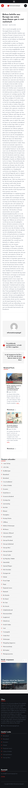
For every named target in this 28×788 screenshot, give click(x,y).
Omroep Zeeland (7, 551)
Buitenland (5, 25)
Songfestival (6, 617)
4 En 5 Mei (6, 467)
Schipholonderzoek (8, 610)
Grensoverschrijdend (8, 496)
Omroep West (6, 547)
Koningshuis (6, 514)
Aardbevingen (6, 470)
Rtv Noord (5, 599)
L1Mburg (5, 522)
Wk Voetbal (6, 650)
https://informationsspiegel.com (10, 725)
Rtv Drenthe (6, 595)
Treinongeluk (6, 632)
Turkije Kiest (6, 635)
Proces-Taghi (6, 580)
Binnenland (6, 474)
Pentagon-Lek (6, 573)
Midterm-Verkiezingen (8, 525)
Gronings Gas (6, 500)
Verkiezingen (6, 639)
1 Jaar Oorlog (6, 463)
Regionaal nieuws (7, 588)
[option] (14, 676)
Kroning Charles (7, 518)
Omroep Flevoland (8, 540)
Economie (5, 489)
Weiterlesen (11, 409)
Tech (4, 628)
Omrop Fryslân (7, 555)
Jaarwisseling (6, 503)
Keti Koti (5, 507)
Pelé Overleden (7, 569)
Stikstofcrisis (6, 621)
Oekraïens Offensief (8, 533)
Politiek (5, 577)
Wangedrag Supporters (9, 643)
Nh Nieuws (6, 529)
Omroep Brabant (7, 536)
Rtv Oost (5, 602)
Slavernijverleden (7, 613)
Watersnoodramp (7, 646)
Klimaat (5, 511)
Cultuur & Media (7, 485)
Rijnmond (5, 591)
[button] (24, 660)
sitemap (3, 776)
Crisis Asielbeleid (7, 481)
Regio (4, 584)
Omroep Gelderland (8, 544)
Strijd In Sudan (7, 624)
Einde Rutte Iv (6, 492)
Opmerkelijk (6, 562)
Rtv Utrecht (6, 606)
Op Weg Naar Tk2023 (8, 558)
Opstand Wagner (7, 566)
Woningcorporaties (8, 654)
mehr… (18, 403)
